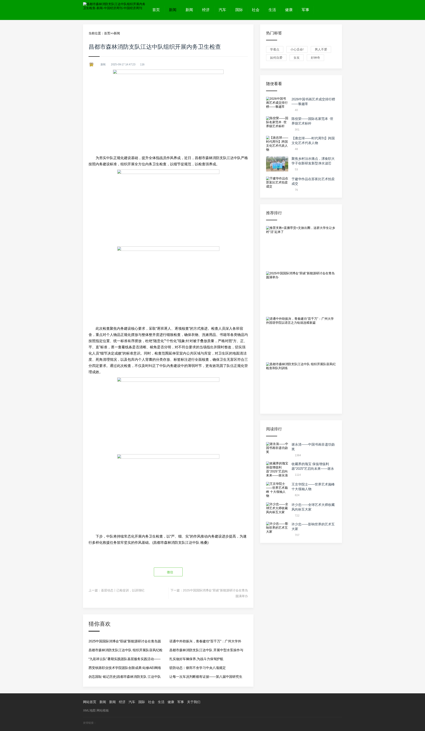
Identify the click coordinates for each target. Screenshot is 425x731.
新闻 (172, 10)
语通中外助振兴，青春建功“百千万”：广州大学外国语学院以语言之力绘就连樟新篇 (205, 642)
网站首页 (89, 702)
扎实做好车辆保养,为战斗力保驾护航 (196, 659)
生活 (272, 10)
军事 (305, 10)
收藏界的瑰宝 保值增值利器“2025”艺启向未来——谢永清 (313, 468)
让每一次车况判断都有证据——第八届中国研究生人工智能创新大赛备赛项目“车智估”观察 (205, 678)
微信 (169, 572)
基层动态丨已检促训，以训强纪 (122, 590)
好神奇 (315, 57)
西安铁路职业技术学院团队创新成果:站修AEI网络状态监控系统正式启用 (125, 669)
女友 (297, 57)
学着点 (274, 49)
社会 (255, 10)
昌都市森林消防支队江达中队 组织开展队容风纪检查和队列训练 (125, 651)
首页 (156, 10)
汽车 (222, 10)
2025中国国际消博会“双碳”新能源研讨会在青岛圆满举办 (125, 642)
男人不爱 (321, 49)
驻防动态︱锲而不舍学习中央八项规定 (197, 668)
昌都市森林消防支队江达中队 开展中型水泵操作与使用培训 (206, 651)
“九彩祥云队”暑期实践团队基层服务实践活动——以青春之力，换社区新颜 (124, 660)
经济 (206, 10)
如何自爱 (276, 57)
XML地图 (89, 710)
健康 (289, 10)
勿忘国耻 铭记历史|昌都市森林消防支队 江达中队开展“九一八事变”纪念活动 (125, 678)
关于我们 (193, 702)
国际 (239, 10)
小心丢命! (297, 49)
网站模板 (103, 710)
